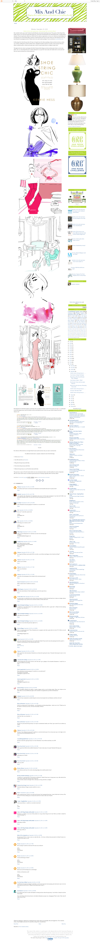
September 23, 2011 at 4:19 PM (27, 867)
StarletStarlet (20, 890)
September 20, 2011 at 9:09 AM (30, 589)
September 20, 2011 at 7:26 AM (28, 574)
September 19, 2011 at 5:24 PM (28, 486)
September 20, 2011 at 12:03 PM (35, 605)
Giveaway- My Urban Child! (76, 390)
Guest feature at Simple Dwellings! (77, 375)
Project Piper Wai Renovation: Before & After (77, 574)
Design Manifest (72, 573)
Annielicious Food (73, 568)
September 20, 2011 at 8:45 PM (27, 696)
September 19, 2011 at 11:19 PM (29, 531)
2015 (70, 356)
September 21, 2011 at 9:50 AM (28, 730)
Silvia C (19, 792)
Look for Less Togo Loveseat (74, 507)
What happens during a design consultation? (77, 591)
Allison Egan (20, 531)
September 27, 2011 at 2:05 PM (29, 890)
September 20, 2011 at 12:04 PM (35, 620)
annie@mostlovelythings (22, 659)
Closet (69, 331)
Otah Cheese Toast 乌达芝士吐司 (75, 481)
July (72, 396)
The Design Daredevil (73, 420)
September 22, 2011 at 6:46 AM (31, 768)
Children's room (82, 330)
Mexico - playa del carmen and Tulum (76, 552)
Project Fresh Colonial (73, 466)
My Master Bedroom (81, 323)
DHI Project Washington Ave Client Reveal (76, 583)
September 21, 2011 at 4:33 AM (32, 703)
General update (83, 331)
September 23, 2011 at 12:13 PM (34, 801)
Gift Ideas (85, 327)
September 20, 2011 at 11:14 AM (32, 596)
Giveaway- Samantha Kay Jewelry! (78, 245)
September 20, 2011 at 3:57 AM (28, 552)
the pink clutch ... (72, 510)
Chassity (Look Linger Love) (23, 785)
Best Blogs (50, 940)
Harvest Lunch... (72, 587)
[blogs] (50, 939)
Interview (74, 334)
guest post (76, 337)
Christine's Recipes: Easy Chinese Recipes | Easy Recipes (76, 442)
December (73, 365)
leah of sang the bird (21, 669)
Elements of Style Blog (74, 437)
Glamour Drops (20, 687)
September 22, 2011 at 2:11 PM (35, 775)
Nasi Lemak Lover (73, 564)
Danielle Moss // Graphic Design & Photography (57, 937)
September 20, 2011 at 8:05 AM (31, 581)
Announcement (78, 324)
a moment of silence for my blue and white (76, 631)
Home (40, 923)
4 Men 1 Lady (72, 541)
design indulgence (73, 484)
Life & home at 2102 (73, 577)
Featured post (73, 331)
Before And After (70, 330)
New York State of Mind (22, 882)
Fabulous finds (74, 326)
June (72, 398)
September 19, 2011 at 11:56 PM (29, 541)
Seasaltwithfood (72, 545)
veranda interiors (73, 620)
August (72, 394)
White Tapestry (20, 589)
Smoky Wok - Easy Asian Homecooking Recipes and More (76, 643)
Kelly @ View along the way (23, 835)
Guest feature (74, 323)
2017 (70, 352)
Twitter (21, 456)
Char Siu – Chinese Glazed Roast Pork (76, 556)
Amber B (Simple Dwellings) (23, 605)
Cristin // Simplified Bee (22, 801)
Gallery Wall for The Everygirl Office (75, 600)
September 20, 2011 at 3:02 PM (32, 669)
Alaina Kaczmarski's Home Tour (75, 639)
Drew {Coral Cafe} (21, 746)
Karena (18, 843)
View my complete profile (74, 126)
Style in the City (20, 645)
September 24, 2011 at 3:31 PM (33, 882)
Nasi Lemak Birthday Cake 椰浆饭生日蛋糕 (77, 565)
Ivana (18, 639)
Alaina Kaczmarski (73, 599)
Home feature (83, 333)
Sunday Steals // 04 (72, 596)
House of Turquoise (73, 607)
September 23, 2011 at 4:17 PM (27, 843)
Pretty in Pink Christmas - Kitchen (75, 579)
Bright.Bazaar (72, 500)
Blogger (79, 408)
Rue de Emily (72, 586)
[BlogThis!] (29, 477)
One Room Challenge (72, 318)
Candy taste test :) (72, 560)
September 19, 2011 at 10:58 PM (26, 510)
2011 (70, 364)
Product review (80, 313)
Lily (18, 510)
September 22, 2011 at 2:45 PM (36, 785)
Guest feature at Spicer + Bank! (76, 380)
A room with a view (21, 596)
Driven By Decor (72, 448)
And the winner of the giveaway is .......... (78, 373)
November (73, 367)
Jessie (75, 114)
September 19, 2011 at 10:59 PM (26, 521)
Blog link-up (77, 330)
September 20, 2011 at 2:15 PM (34, 659)
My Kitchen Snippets (73, 603)
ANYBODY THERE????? (74, 485)
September (73, 371)
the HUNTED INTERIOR (74, 594)
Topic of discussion (71, 337)
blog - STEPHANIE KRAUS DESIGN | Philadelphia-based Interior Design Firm (77, 521)
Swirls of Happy (20, 628)
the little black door (73, 630)
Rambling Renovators (74, 459)
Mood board (82, 317)
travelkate (19, 502)
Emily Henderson (73, 412)
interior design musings (74, 625)
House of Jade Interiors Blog (75, 530)
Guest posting (70, 333)
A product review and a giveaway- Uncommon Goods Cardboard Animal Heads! (78, 211)
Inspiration (81, 326)
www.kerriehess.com (59, 39)
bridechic (19, 494)
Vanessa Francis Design (74, 469)
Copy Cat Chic (72, 505)
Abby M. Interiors (73, 590)
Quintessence (72, 454)
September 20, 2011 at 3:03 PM (32, 679)
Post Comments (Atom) (23, 926)
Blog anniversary (81, 320)
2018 (70, 350)
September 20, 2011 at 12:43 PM (26, 639)
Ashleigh (19, 696)
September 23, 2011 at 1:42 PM (41, 812)
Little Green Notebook (74, 526)
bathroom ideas (79, 302)
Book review (42, 477)
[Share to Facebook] (32, 477)
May (72, 400)
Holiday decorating (77, 333)
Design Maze (72, 536)
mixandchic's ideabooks (75, 284)
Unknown (19, 486)
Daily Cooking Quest (73, 555)
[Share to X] (30, 477)
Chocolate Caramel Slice (73, 635)
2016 (70, 354)
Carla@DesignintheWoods (22, 738)
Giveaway (47, 477)
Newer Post (16, 923)
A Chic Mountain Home (73, 613)
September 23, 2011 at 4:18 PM (27, 855)
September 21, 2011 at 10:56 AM (35, 738)
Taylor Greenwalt (21, 581)
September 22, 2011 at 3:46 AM (31, 760)
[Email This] (28, 477)
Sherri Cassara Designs (74, 612)
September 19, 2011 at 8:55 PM (28, 502)
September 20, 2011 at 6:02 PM (30, 687)
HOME (15, 23)
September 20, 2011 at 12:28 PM (30, 628)
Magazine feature (79, 334)
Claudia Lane (20, 541)
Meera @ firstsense (21, 703)
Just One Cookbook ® (73, 425)
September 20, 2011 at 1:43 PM (28, 651)
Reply (18, 490)
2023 (70, 341)
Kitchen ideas (72, 302)
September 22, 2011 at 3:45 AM (31, 746)
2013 (70, 360)
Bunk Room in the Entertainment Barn (76, 523)
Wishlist (80, 327)
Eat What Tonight (73, 480)
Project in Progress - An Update (75, 627)
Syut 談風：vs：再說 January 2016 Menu (77, 617)
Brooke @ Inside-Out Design (23, 775)
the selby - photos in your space (75, 646)
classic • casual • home (74, 514)
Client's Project (71, 321)
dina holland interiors (73, 582)
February (72, 406)
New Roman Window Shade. (74, 542)
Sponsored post (71, 324)
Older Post (64, 923)
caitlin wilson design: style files (75, 638)
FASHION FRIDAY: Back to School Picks (77, 438)
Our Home (72, 316)
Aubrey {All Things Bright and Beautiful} (25, 812)
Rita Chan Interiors (72, 608)
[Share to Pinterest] (33, 477)
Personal (81, 318)
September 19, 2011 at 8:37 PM (28, 494)
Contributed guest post (75, 311)
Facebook (26, 459)
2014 (70, 358)
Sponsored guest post (73, 314)
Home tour (69, 334)
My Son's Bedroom (81, 321)
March (72, 404)
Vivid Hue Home (72, 488)
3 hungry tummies (73, 634)
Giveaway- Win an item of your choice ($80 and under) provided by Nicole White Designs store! (79, 233)
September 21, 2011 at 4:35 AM (32, 721)
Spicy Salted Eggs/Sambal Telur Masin (76, 604)
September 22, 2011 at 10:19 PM (27, 792)
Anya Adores (72, 559)
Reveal (69, 323)
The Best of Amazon (73, 527)
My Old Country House (74, 474)
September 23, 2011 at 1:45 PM (35, 835)
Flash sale (78, 331)
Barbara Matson (20, 768)
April (72, 402)
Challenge (76, 317)
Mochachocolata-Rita (73, 616)
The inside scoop (75, 327)
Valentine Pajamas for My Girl (74, 511)
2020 (70, 347)
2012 (70, 362)
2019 (70, 348)
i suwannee (71, 551)
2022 (70, 343)
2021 (70, 345)
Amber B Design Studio (74, 464)
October (72, 369)
